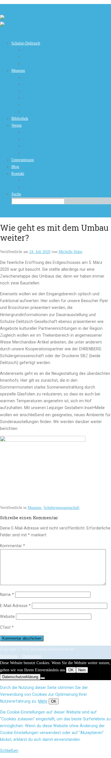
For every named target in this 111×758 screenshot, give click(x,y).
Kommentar (12, 545)
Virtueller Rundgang (39, 84)
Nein (82, 670)
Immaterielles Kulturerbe (43, 56)
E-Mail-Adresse (15, 605)
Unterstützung (22, 159)
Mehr (43, 701)
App (26, 111)
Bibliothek (31, 104)
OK (71, 670)
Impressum (9, 656)
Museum (18, 70)
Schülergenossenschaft (61, 507)
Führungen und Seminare (43, 91)
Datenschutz (31, 656)
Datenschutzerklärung (20, 677)
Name (7, 594)
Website (7, 616)
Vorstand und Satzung (40, 132)
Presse (28, 180)
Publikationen (34, 146)
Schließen (9, 750)
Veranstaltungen (35, 98)
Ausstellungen (34, 77)
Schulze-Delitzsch (25, 43)
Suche (16, 194)
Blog (15, 166)
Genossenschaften (37, 50)
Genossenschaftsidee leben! (44, 153)
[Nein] (42, 678)
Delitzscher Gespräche (40, 139)
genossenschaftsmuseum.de (27, 7)
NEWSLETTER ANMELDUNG (49, 187)
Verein (16, 125)
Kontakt (17, 173)
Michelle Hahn (70, 251)
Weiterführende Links (40, 63)
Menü (4, 32)
